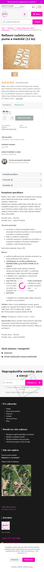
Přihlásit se (32, 383)
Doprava (9, 414)
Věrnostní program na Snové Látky (18, 442)
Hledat (37, 22)
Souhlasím (28, 560)
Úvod (3, 28)
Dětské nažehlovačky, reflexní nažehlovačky (20, 357)
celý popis (19, 98)
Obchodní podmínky (13, 411)
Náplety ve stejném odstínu (15, 437)
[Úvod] (10, 14)
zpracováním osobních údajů (21, 387)
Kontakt (8, 416)
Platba (8, 409)
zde (25, 553)
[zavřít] (41, 2)
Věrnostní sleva (11, 419)
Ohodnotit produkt (21, 82)
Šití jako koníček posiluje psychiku (17, 439)
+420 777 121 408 (7, 6)
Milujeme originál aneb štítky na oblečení (20, 434)
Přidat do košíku (24, 118)
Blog (8, 421)
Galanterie (10, 28)
